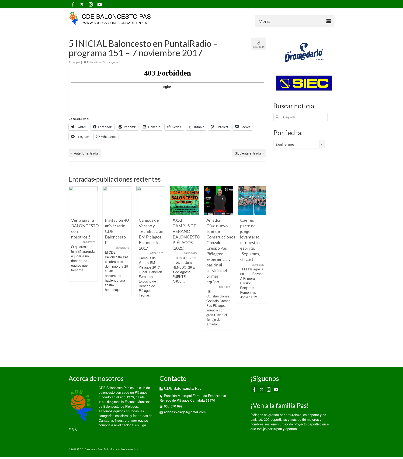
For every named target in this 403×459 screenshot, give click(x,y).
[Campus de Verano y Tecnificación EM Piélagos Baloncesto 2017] (150, 200)
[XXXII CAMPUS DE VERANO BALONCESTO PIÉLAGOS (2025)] (184, 200)
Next (262, 270)
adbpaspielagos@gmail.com (185, 412)
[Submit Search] (276, 117)
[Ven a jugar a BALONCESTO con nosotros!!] (83, 200)
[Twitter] (81, 4)
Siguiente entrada (248, 153)
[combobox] (299, 144)
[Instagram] (90, 4)
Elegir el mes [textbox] (285, 144)
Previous (73, 270)
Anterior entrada (86, 153)
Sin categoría (110, 62)
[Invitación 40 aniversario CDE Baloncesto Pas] (117, 200)
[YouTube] (99, 4)
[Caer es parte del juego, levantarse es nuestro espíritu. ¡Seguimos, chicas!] (252, 200)
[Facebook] (73, 4)
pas (78, 62)
